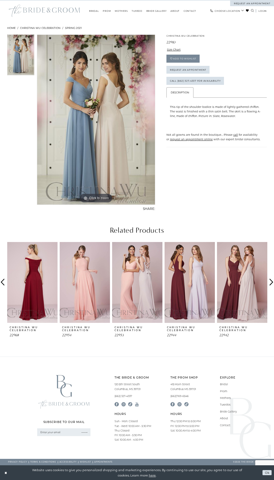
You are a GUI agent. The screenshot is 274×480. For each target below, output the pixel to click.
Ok (267, 473)
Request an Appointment (188, 69)
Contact (225, 425)
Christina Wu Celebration (40, 28)
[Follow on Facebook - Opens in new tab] (172, 404)
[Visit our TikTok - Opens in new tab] (130, 404)
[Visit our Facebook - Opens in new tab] (117, 404)
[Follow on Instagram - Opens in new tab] (179, 404)
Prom (223, 391)
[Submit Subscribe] (84, 432)
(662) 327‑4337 (123, 396)
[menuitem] (227, 11)
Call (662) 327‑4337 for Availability (195, 80)
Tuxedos (225, 404)
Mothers (225, 398)
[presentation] (32, 282)
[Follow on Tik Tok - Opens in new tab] (186, 404)
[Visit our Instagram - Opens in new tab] (123, 404)
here (152, 475)
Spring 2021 (73, 28)
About (224, 418)
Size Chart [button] (174, 49)
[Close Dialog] (5, 472)
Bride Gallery (228, 411)
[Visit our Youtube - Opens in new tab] (137, 404)
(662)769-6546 (179, 396)
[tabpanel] (20, 56)
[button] (263, 11)
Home (11, 28)
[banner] (44, 11)
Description (180, 92)
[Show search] (252, 11)
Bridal (224, 384)
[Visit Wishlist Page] (247, 11)
